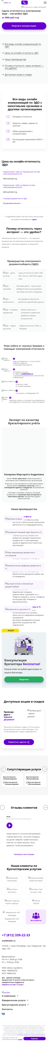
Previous (3, 769)
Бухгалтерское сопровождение (10, 778)
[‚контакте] (24, 1013)
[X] (10, 747)
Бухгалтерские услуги (14, 1004)
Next (44, 769)
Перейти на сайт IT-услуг (13, 984)
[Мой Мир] (33, 747)
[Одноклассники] (28, 747)
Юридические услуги (14, 1000)
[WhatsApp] (22, 747)
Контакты (7, 1009)
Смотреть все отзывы (24, 854)
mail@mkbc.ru (8, 940)
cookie (20, 1039)
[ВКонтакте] (4, 746)
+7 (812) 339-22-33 (24, 3)
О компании (8, 995)
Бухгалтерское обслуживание (32, 778)
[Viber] (16, 747)
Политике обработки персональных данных (31, 1035)
